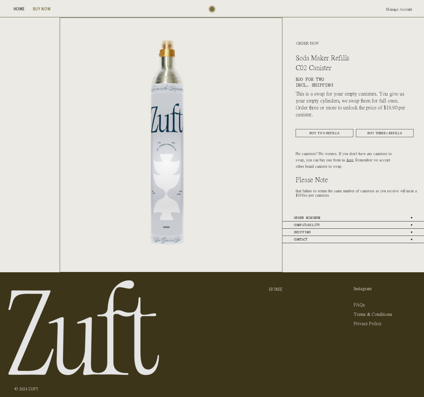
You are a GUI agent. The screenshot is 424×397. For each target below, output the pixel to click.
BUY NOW (279, 299)
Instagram (363, 288)
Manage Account (399, 9)
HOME (275, 289)
